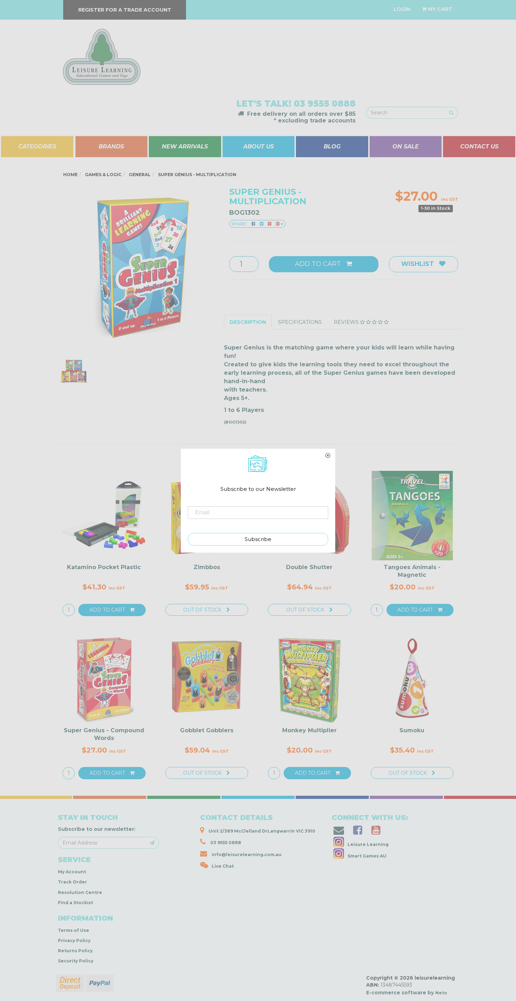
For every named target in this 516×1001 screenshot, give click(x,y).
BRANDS (111, 146)
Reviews (347, 322)
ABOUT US (258, 146)
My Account (72, 871)
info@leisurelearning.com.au (247, 854)
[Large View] (74, 371)
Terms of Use (73, 930)
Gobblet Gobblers (206, 730)
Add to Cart (319, 264)
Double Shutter (309, 567)
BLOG (332, 146)
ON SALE (405, 146)
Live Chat (223, 866)
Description (248, 322)
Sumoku (411, 730)
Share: (239, 223)
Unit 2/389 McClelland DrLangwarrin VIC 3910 (261, 831)
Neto (441, 992)
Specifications (300, 322)
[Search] (451, 113)
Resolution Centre (80, 892)
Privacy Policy (74, 940)
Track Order (72, 882)
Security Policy (75, 960)
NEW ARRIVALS (185, 146)
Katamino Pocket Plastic (104, 567)
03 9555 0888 (325, 104)
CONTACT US (479, 146)
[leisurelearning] (100, 54)
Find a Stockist (75, 902)
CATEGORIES (37, 146)
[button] (409, 993)
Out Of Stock (203, 610)
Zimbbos (206, 567)
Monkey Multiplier (309, 730)
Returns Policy (75, 950)
